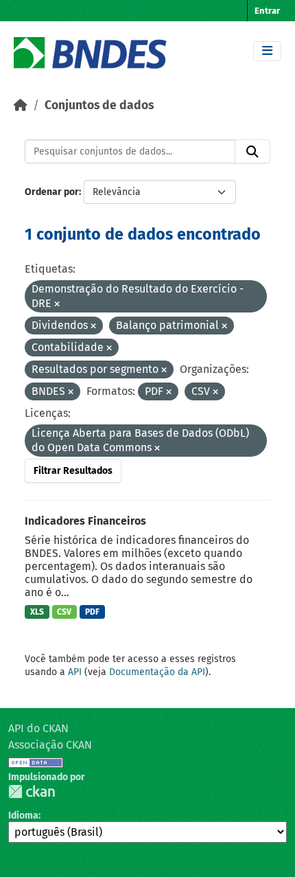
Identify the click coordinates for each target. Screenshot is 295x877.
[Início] (20, 105)
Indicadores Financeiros (85, 520)
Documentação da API (157, 672)
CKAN (31, 791)
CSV (64, 612)
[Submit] (252, 151)
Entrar (267, 10)
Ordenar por (52, 192)
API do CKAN (38, 728)
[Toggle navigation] (267, 51)
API (75, 672)
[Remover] (57, 304)
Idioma (23, 815)
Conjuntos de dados (99, 105)
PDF (92, 612)
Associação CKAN (50, 744)
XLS (37, 612)
